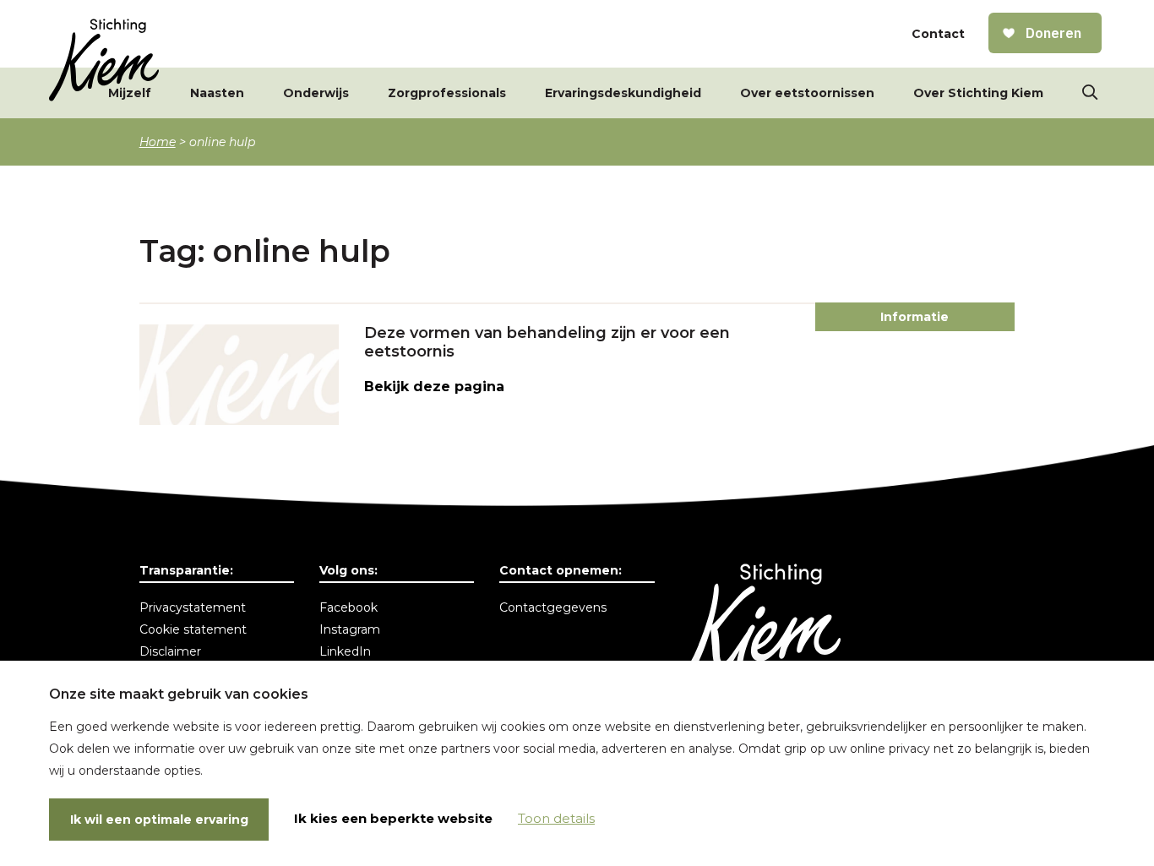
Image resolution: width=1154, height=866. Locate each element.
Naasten (217, 93)
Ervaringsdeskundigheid (623, 93)
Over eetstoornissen (807, 93)
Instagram (349, 629)
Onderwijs (316, 93)
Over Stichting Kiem (978, 93)
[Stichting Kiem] (104, 60)
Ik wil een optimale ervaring (159, 819)
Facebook (348, 607)
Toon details (556, 818)
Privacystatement (192, 607)
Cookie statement (193, 629)
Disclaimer (170, 651)
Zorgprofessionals (447, 93)
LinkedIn (345, 651)
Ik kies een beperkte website (393, 818)
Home (157, 142)
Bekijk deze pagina (434, 387)
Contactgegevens (553, 607)
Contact (938, 33)
